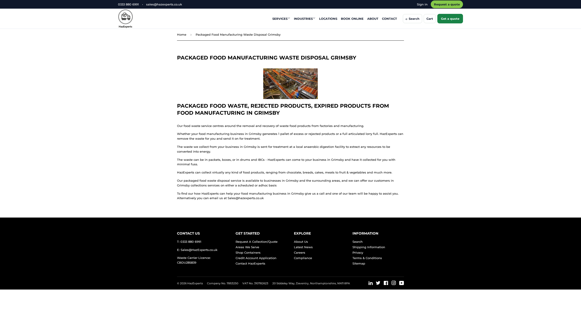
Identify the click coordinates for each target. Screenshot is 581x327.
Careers (299, 252)
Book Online (352, 18)
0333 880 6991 (128, 4)
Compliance (303, 258)
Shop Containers (248, 252)
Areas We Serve (247, 247)
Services (280, 18)
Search (357, 241)
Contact (389, 18)
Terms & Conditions (367, 258)
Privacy (357, 252)
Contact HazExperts (250, 263)
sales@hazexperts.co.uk (164, 4)
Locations (328, 18)
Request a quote (447, 4)
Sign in (422, 4)
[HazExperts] (136, 18)
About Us (301, 241)
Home (181, 34)
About (372, 18)
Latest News (303, 247)
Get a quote (450, 18)
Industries (303, 18)
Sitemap (358, 263)
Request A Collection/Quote (257, 241)
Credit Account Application (256, 258)
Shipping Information (368, 247)
